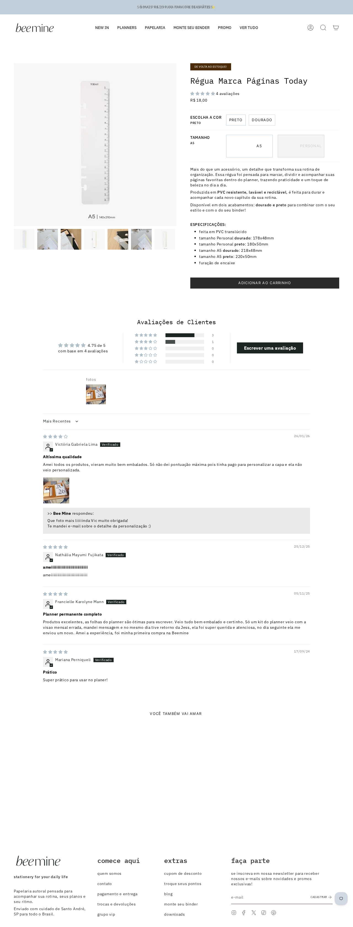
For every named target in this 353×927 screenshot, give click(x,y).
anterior (13, 144)
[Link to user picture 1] (56, 490)
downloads (174, 914)
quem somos (109, 873)
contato (104, 883)
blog (168, 893)
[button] (155, 27)
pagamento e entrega (117, 893)
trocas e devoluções (116, 904)
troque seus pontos (182, 883)
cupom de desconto (183, 873)
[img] (55, 436)
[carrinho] (336, 27)
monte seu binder (181, 904)
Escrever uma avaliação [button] (270, 348)
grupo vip (106, 914)
